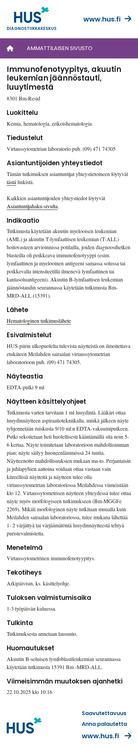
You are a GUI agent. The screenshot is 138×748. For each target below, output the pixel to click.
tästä (11, 181)
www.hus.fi (102, 19)
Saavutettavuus (104, 713)
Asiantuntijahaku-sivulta (32, 206)
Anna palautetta (104, 724)
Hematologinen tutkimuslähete (39, 320)
